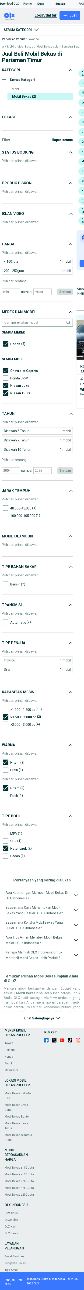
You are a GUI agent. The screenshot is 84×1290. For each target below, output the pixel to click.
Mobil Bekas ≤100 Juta (19, 1167)
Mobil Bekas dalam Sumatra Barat (58, 46)
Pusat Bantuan (14, 1256)
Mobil (10, 46)
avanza (34, 39)
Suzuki (9, 1063)
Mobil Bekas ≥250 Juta (19, 1194)
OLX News (11, 1233)
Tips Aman (11, 1270)
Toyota (9, 1043)
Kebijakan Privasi (15, 1263)
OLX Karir (11, 1226)
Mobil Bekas (25, 46)
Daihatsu (10, 1050)
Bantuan (9, 1280)
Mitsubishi (11, 1070)
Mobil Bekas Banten (17, 1116)
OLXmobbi (11, 1219)
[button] (11, 4)
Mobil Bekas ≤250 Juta (19, 1188)
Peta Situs (11, 1213)
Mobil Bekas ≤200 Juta (19, 1181)
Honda (9, 1056)
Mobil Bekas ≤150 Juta (19, 1174)
